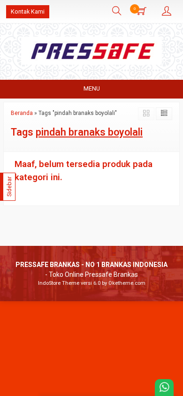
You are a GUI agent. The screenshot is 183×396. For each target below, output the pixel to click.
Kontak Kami (28, 11)
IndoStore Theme (58, 283)
